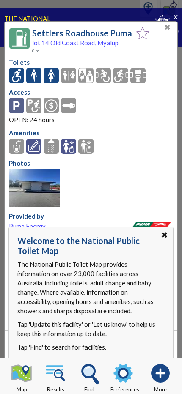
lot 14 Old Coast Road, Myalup (75, 43)
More (160, 389)
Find (89, 389)
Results (55, 389)
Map (22, 389)
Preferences (124, 389)
